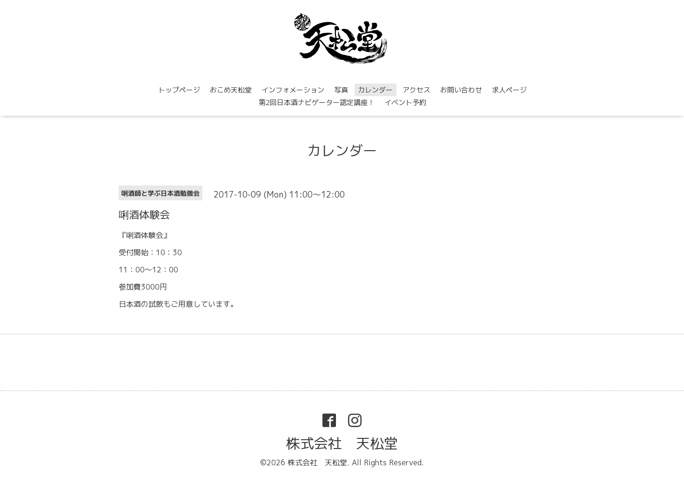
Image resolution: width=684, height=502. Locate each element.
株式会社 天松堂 (342, 443)
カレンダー (375, 90)
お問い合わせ (461, 90)
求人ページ (509, 90)
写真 (341, 90)
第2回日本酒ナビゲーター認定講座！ (317, 102)
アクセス (416, 90)
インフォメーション (293, 90)
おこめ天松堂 (231, 90)
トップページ (179, 90)
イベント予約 (405, 102)
